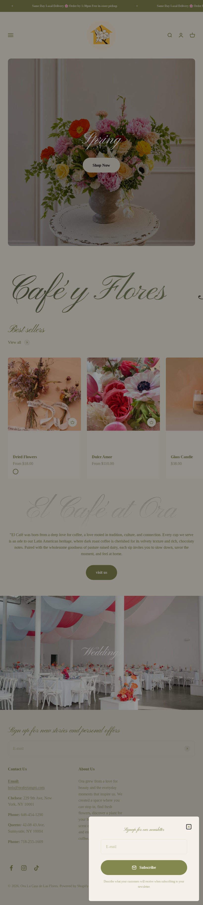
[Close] (188, 826)
